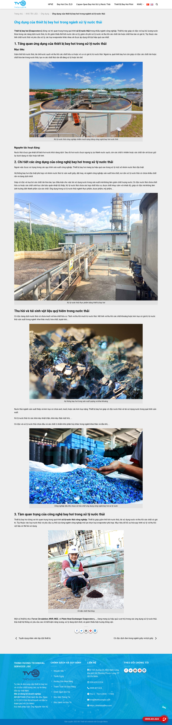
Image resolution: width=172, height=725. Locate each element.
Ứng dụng (45, 14)
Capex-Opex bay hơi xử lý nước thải (93, 4)
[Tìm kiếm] (157, 4)
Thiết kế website (87, 722)
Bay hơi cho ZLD (65, 4)
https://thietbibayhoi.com (101, 705)
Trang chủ (18, 14)
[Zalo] (164, 707)
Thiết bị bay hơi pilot (123, 4)
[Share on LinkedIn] (95, 631)
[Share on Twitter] (81, 631)
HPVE (50, 4)
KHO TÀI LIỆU (32, 14)
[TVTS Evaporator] (23, 4)
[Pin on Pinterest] (91, 631)
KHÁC (139, 4)
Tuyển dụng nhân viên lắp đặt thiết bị (34, 638)
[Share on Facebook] (77, 631)
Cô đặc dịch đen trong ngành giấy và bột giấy (134, 638)
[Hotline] (164, 719)
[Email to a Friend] (86, 631)
